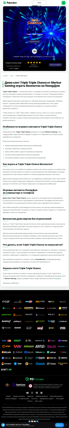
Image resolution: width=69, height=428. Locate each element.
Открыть (60, 425)
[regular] (34, 62)
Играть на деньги (55, 65)
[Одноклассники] (32, 422)
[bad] (28, 62)
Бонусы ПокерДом (11, 398)
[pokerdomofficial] (36, 393)
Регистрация (60, 398)
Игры (11, 76)
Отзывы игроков (24, 398)
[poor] (31, 62)
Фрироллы (30, 396)
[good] (37, 62)
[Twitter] (35, 422)
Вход (39, 3)
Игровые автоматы (19, 396)
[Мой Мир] (37, 422)
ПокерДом (57, 278)
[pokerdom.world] (32, 393)
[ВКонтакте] (29, 422)
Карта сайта (38, 401)
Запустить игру (34, 41)
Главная (5, 76)
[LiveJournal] (40, 422)
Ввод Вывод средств (56, 396)
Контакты (34, 398)
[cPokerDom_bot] (41, 393)
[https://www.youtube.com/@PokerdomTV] (27, 393)
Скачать (30, 401)
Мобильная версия (42, 396)
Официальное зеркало (47, 398)
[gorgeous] (40, 62)
